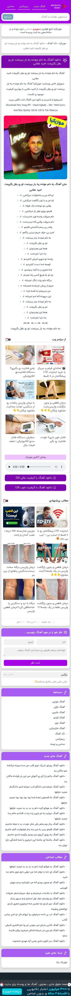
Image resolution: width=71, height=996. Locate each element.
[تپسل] (1, 984)
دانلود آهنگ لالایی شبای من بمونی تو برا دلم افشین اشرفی (35, 925)
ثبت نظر (35, 663)
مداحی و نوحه (57, 744)
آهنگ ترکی (59, 707)
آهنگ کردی (59, 717)
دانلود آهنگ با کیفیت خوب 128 (33, 487)
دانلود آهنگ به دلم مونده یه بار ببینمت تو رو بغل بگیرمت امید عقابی (34, 62)
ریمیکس (23, 6)
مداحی (10, 6)
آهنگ (30, 83)
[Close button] (69, 984)
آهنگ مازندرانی (57, 728)
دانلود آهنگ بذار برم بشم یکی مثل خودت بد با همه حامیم (35, 824)
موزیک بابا (61, 962)
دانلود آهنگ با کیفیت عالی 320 (34, 478)
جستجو (8, 16)
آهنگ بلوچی (58, 701)
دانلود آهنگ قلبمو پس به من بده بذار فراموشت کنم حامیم (35, 829)
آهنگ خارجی (58, 712)
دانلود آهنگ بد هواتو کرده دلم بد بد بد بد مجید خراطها (37, 808)
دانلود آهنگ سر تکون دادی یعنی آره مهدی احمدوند (38, 941)
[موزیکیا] (57, 6)
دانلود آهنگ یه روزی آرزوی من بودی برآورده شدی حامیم (36, 834)
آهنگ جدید (39, 6)
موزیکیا (62, 43)
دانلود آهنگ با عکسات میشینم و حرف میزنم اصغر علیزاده (35, 893)
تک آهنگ (52, 43)
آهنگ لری (60, 723)
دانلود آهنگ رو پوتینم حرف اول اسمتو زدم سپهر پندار (37, 898)
